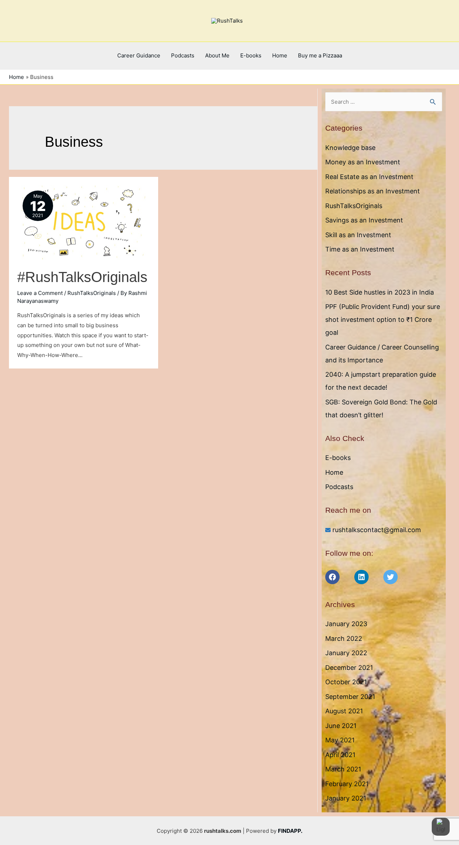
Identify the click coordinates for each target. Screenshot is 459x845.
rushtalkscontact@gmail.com (376, 530)
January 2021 (345, 798)
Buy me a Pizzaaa (320, 55)
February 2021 (347, 784)
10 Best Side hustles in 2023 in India (379, 292)
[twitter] (397, 577)
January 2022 (346, 653)
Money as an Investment (362, 162)
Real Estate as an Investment (369, 176)
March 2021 (343, 769)
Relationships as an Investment (372, 191)
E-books (250, 55)
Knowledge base (350, 147)
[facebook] (338, 577)
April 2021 (340, 755)
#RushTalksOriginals (82, 277)
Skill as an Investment (358, 235)
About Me (217, 55)
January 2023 (346, 624)
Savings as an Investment (364, 220)
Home (279, 55)
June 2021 (340, 725)
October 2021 (346, 682)
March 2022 (343, 638)
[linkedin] (368, 577)
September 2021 (350, 696)
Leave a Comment (40, 293)
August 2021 (344, 711)
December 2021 (349, 667)
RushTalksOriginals (91, 293)
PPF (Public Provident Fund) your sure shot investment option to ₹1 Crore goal (382, 319)
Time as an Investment (359, 249)
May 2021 (340, 740)
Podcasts (182, 55)
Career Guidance (138, 55)
